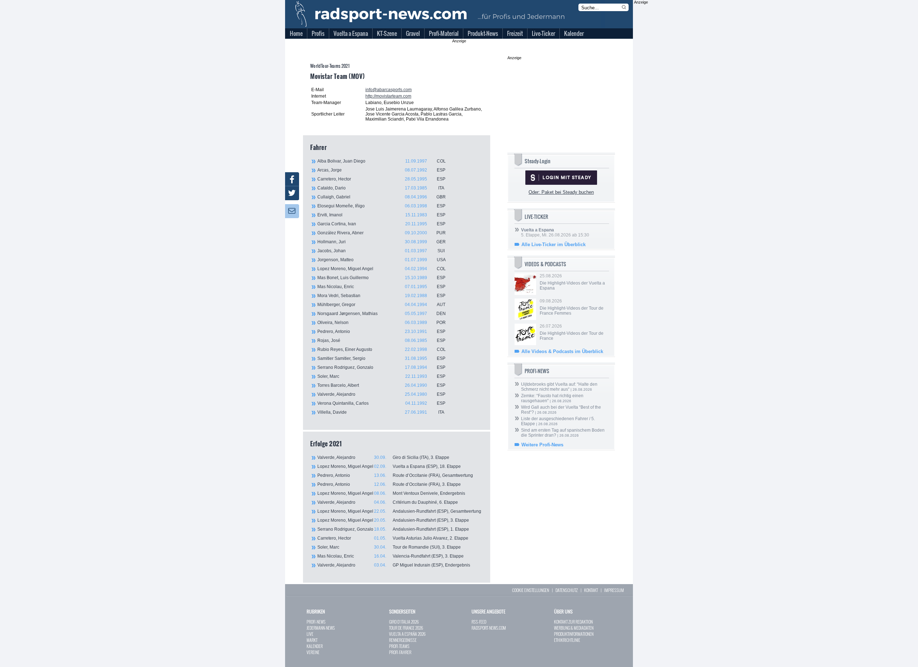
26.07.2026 (572, 332)
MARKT (312, 640)
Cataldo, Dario (380, 188)
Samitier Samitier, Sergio (381, 358)
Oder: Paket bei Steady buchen (561, 192)
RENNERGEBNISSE (403, 640)
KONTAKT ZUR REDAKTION (573, 622)
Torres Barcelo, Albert (381, 385)
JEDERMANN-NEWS (321, 628)
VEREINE (313, 652)
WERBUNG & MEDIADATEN (573, 628)
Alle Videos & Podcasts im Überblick (562, 351)
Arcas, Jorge (381, 170)
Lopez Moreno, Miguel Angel (381, 268)
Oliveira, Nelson (381, 322)
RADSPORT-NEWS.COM (489, 628)
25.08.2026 (572, 282)
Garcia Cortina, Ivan (381, 223)
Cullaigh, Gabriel (381, 196)
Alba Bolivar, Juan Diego (381, 161)
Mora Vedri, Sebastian (381, 295)
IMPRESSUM (614, 590)
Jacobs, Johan (381, 250)
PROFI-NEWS (316, 622)
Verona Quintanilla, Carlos (381, 403)
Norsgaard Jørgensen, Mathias (381, 313)
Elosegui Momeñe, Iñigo (381, 205)
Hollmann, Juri (381, 241)
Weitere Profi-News (542, 444)
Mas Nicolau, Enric (381, 286)
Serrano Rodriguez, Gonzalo (381, 367)
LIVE (310, 634)
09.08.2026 (572, 307)
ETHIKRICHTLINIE (567, 640)
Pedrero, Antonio (381, 331)
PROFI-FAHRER (400, 652)
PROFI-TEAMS (399, 646)
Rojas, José (381, 340)
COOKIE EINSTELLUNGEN (530, 590)
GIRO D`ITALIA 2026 (404, 622)
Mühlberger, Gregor (381, 304)
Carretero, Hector (381, 179)
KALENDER (315, 646)
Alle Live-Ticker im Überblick (553, 244)
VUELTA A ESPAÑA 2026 (407, 634)
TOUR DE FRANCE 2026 (406, 628)
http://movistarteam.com (388, 96)
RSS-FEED (479, 622)
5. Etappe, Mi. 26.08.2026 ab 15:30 (555, 232)
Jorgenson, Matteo (381, 259)
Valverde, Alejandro (381, 394)
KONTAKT (591, 590)
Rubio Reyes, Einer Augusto (381, 349)
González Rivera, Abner (381, 232)
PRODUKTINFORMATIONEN (573, 634)
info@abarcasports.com (388, 89)
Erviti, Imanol (381, 214)
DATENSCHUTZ (566, 590)
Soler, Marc (381, 376)
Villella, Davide (380, 412)
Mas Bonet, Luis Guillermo (381, 277)
